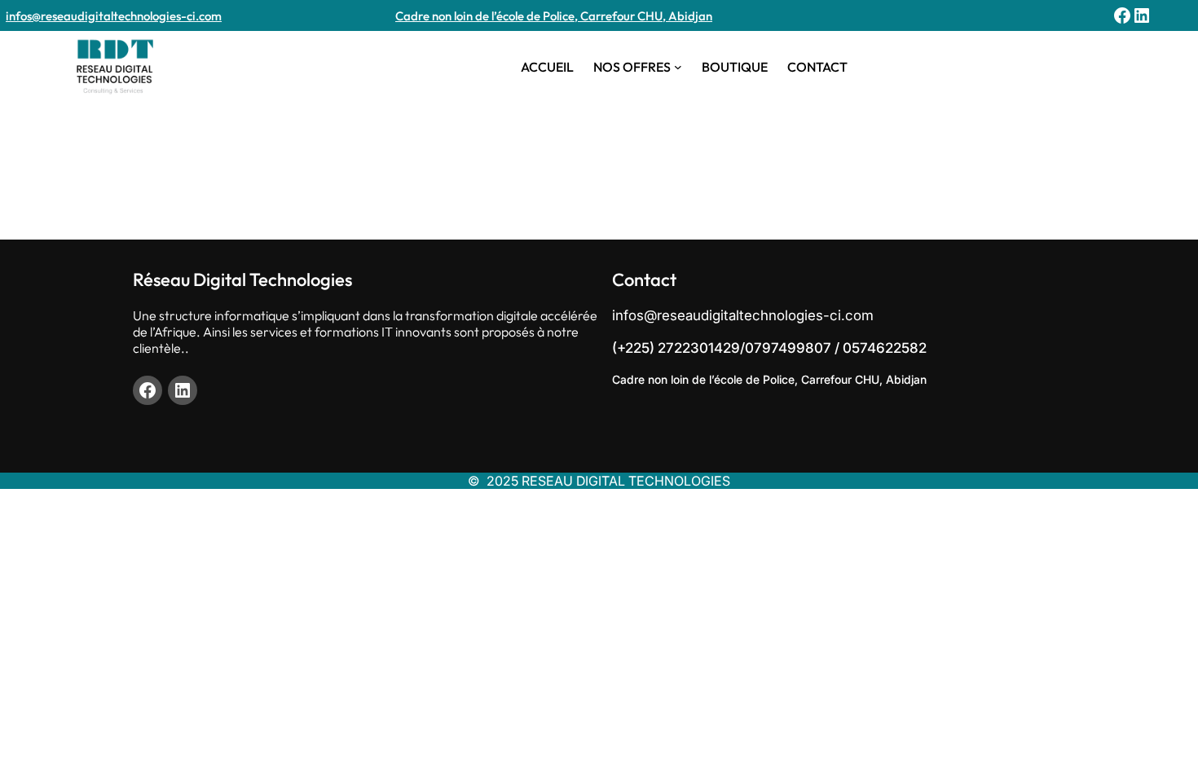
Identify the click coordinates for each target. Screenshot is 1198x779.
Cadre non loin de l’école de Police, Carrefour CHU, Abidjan (553, 16)
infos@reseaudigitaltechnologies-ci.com (114, 16)
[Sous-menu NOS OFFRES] (678, 67)
